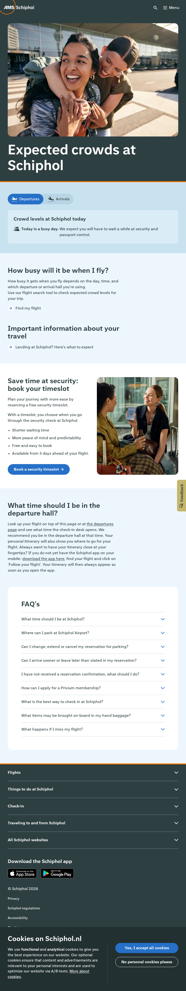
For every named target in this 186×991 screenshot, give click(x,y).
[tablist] (41, 199)
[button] (181, 495)
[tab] (25, 199)
